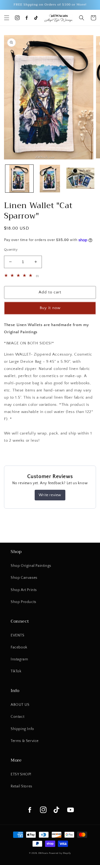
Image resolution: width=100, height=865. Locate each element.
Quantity (11, 249)
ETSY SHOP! (21, 774)
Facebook (19, 647)
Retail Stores (21, 786)
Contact (17, 717)
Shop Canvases (24, 578)
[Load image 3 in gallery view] (80, 179)
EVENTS (18, 635)
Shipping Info (22, 729)
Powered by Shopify (60, 853)
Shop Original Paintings (31, 566)
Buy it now (50, 308)
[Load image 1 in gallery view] (19, 179)
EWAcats (43, 853)
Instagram (19, 659)
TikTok (16, 671)
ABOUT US (20, 705)
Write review (50, 495)
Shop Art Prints (24, 590)
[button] (7, 18)
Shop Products (23, 602)
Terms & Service (25, 741)
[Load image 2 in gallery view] (50, 179)
